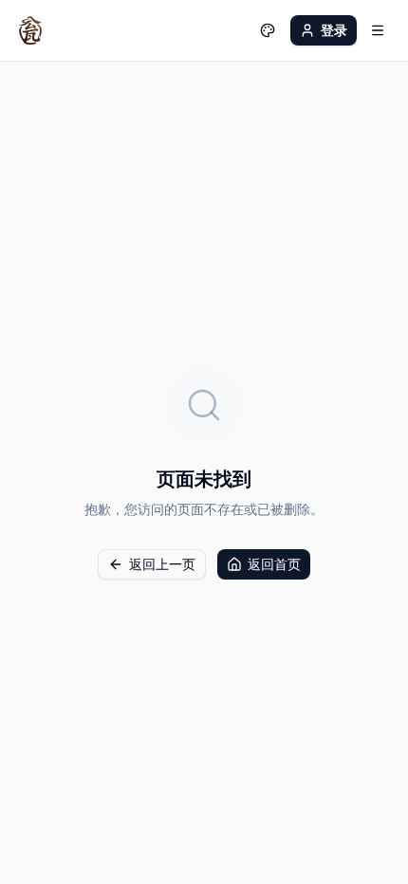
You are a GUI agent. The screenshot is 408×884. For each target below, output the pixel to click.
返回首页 (274, 564)
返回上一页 (162, 564)
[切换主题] (267, 30)
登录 (334, 30)
